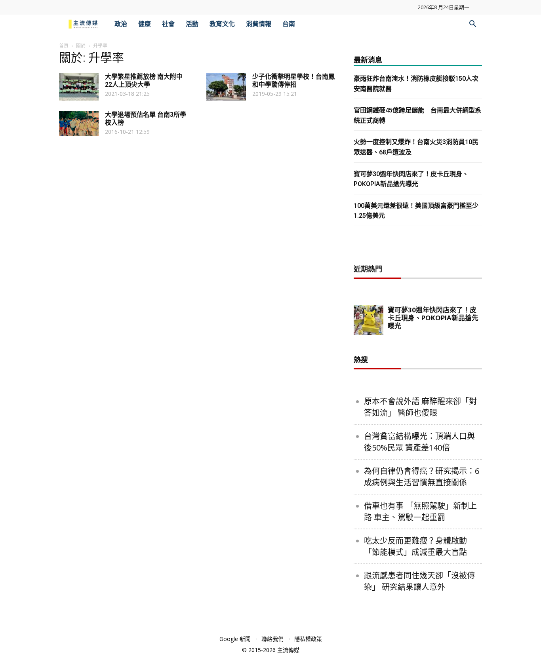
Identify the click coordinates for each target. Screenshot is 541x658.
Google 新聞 (235, 639)
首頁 (64, 45)
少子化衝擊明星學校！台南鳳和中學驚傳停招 (293, 80)
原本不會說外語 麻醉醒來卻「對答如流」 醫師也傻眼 (420, 407)
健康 (144, 24)
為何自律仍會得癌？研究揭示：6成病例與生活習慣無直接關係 (421, 477)
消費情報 (258, 24)
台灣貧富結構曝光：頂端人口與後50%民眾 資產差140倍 (419, 442)
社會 (168, 24)
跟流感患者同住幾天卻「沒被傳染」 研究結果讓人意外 (419, 581)
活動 (192, 24)
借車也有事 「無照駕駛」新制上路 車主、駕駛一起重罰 (420, 511)
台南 (288, 24)
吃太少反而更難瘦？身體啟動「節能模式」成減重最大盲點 (415, 546)
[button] (472, 25)
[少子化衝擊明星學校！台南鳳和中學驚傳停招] (226, 87)
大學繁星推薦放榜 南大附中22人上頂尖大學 (144, 80)
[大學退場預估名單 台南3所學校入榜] (79, 123)
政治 (120, 24)
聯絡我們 (272, 639)
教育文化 (222, 24)
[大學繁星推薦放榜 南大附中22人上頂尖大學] (79, 87)
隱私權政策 (308, 639)
